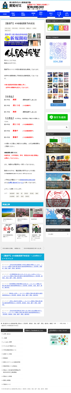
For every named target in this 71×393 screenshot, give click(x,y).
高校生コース (7, 384)
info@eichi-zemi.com (27, 180)
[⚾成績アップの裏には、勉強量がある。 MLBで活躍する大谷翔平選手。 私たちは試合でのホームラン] (60, 74)
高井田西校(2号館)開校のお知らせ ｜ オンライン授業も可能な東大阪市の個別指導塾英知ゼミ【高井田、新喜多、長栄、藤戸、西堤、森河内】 (22, 285)
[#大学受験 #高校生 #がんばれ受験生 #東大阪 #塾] (66, 85)
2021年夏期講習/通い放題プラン (8, 235)
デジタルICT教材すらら (9, 346)
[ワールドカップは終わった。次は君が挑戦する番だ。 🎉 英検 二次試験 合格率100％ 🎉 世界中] (50, 74)
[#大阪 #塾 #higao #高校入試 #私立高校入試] (66, 80)
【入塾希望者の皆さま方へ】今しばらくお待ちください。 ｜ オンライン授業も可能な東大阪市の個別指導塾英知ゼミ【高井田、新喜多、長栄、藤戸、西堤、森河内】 (22, 276)
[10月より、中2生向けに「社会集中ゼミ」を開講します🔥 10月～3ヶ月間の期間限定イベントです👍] (60, 96)
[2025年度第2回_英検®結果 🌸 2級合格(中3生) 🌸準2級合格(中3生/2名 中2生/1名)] (55, 91)
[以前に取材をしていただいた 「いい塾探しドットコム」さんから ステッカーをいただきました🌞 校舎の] (66, 96)
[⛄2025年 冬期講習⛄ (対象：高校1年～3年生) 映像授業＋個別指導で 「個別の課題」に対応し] (50, 91)
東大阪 (31, 193)
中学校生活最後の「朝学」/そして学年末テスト (22, 236)
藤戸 (18, 196)
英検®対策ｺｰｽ (41, 14)
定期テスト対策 (7, 354)
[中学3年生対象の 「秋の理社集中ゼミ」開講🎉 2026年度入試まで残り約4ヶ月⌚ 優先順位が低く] (50, 96)
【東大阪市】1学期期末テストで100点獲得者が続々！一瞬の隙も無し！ (58, 203)
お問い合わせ (67, 14)
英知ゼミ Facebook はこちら (34, 330)
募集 (18, 193)
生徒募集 (12, 196)
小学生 (34, 28)
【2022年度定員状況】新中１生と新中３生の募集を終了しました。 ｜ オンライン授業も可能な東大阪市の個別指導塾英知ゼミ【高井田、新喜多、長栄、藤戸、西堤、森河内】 (22, 312)
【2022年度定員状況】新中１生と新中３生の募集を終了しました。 (33, 248)
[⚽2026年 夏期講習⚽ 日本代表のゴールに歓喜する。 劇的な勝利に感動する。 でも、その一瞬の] (66, 74)
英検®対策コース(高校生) (10, 366)
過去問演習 (34, 219)
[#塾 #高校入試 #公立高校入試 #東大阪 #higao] (55, 80)
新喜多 (26, 193)
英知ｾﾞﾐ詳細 (13, 14)
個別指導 (12, 193)
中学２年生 (14, 28)
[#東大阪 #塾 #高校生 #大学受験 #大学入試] (60, 85)
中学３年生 (22, 28)
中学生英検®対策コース (9, 350)
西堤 (22, 196)
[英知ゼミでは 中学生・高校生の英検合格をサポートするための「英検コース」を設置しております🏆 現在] (55, 96)
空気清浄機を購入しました (8, 220)
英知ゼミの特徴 (7, 376)
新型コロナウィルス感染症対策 (11, 362)
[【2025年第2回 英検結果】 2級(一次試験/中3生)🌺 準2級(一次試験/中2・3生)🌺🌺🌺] (60, 91)
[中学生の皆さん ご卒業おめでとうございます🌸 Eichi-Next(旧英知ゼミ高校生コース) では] (60, 80)
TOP (29, 323)
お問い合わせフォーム (16, 182)
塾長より (29, 28)
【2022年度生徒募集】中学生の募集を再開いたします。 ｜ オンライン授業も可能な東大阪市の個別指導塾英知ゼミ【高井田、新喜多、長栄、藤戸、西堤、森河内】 (22, 266)
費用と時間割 (23, 14)
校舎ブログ (51, 14)
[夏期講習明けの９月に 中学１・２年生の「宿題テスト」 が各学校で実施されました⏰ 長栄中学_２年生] (66, 91)
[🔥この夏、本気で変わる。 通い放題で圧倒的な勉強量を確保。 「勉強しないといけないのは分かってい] (50, 80)
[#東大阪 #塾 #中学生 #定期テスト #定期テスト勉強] (50, 85)
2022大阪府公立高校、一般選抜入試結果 (12, 248)
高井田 (27, 196)
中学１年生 (7, 28)
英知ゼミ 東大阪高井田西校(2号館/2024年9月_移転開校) (12, 371)
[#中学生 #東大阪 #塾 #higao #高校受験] (55, 85)
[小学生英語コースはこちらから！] (59, 344)
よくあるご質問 (59, 14)
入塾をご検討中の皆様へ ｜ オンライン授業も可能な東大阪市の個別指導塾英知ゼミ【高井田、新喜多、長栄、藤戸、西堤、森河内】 (22, 302)
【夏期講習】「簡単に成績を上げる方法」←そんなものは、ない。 (36, 237)
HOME (5, 14)
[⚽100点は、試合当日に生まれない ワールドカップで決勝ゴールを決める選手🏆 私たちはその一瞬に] (55, 74)
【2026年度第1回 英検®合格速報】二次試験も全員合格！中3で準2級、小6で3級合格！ (58, 185)
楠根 (37, 193)
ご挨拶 (5, 338)
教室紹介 (33, 14)
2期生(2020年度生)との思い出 (22, 220)
